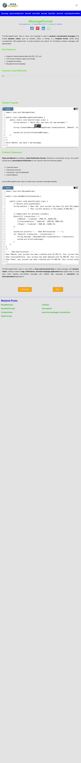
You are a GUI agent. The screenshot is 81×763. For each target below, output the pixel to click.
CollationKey (7, 312)
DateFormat (6, 316)
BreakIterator (7, 305)
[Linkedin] (43, 28)
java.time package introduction (56, 312)
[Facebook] (32, 28)
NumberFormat (8, 308)
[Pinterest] (37, 28)
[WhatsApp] (49, 28)
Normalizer (47, 308)
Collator (45, 305)
